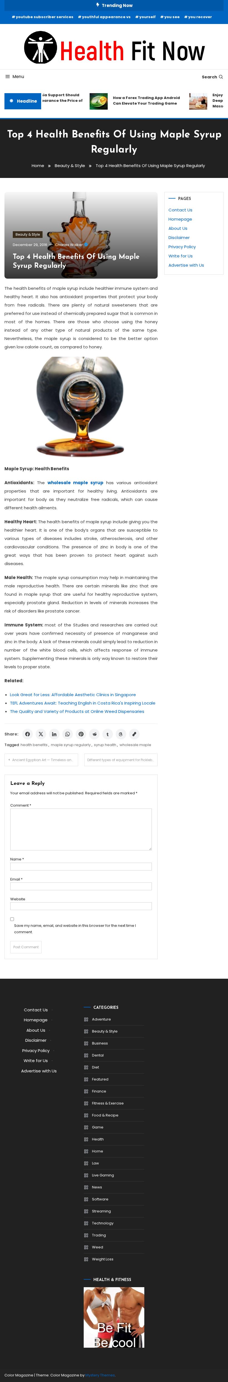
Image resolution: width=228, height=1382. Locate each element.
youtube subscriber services (44, 17)
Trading (99, 1235)
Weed (97, 1247)
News (97, 1187)
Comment (20, 805)
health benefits (34, 744)
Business (100, 1043)
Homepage (180, 219)
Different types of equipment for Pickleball (121, 760)
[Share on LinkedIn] (54, 734)
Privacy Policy (182, 247)
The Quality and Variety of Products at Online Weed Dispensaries (77, 711)
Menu (18, 76)
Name (17, 859)
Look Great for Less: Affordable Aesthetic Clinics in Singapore (73, 695)
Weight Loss (102, 1259)
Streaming (101, 1211)
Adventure (101, 1019)
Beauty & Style (28, 234)
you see (172, 17)
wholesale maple (135, 744)
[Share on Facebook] (27, 734)
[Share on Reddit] (94, 734)
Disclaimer (179, 237)
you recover (200, 17)
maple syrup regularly (71, 744)
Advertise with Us (186, 265)
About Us (177, 228)
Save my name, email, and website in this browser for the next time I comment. (75, 929)
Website (17, 899)
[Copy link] (134, 734)
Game (97, 1127)
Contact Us (180, 210)
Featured (100, 1079)
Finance (99, 1091)
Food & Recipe (105, 1115)
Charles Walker (69, 244)
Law (95, 1163)
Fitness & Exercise (108, 1103)
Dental (98, 1055)
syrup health (105, 744)
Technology (102, 1223)
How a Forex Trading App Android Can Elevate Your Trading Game (142, 100)
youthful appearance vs (106, 17)
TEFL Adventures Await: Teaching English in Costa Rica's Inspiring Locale (82, 703)
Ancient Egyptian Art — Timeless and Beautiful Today (45, 760)
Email (16, 879)
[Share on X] (41, 734)
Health (98, 1139)
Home (97, 1151)
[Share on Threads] (121, 734)
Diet (95, 1067)
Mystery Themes (100, 1375)
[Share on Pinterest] (81, 734)
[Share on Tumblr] (107, 734)
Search (209, 77)
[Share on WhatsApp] (67, 734)
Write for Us (180, 256)
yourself (147, 17)
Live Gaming (103, 1175)
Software (100, 1199)
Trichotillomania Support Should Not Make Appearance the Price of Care (44, 100)
